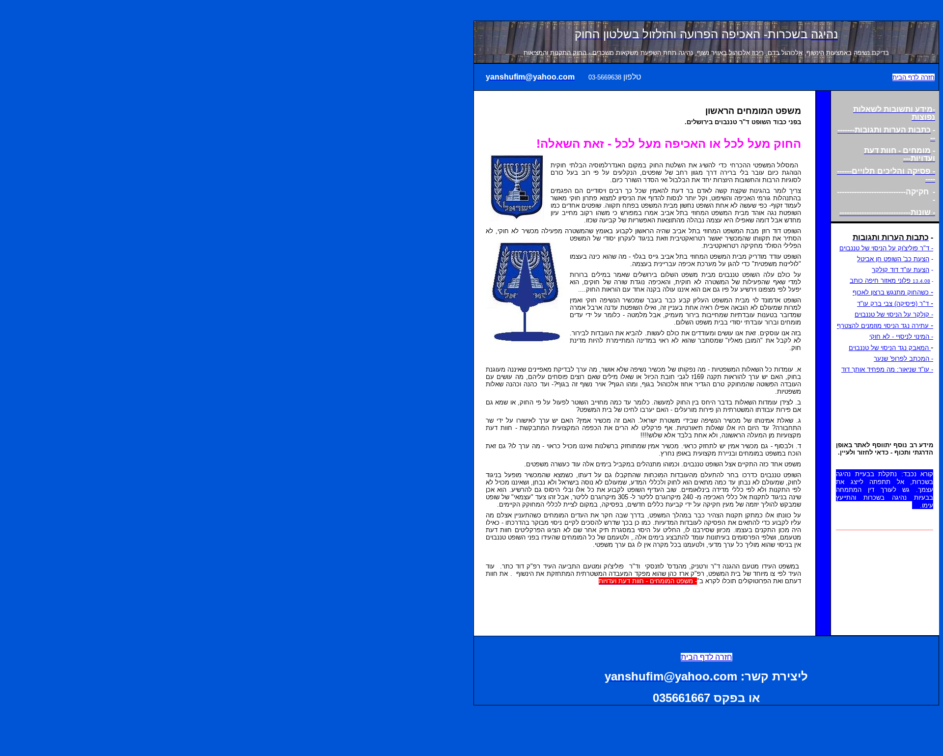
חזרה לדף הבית (913, 77)
